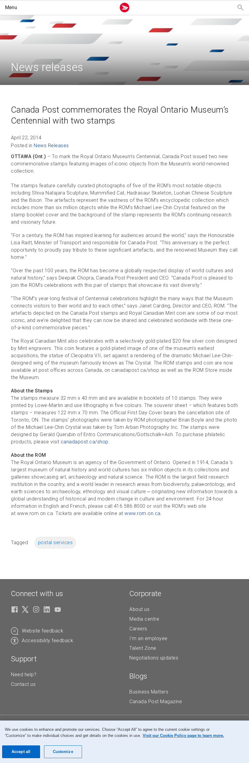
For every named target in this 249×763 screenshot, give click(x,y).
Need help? (23, 674)
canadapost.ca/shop (84, 442)
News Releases (51, 145)
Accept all (21, 751)
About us (139, 609)
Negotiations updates (153, 658)
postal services (55, 542)
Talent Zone (142, 648)
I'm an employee (148, 638)
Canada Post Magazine (155, 701)
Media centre (144, 619)
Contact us (23, 684)
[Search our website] (240, 8)
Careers (138, 629)
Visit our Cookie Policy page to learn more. (183, 735)
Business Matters (148, 692)
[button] (59, 7)
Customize (63, 751)
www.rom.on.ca (142, 513)
